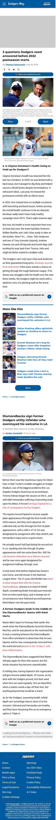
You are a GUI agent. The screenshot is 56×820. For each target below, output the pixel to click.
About (5, 762)
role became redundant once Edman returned (26, 556)
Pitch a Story (8, 777)
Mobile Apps (8, 772)
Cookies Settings (11, 797)
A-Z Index (31, 792)
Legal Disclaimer (10, 787)
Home (5, 397)
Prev (10, 121)
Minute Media (15, 804)
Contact (6, 767)
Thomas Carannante (15, 64)
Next (45, 121)
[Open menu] (4, 4)
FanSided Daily (34, 772)
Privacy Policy (34, 777)
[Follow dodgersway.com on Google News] (49, 297)
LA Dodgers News (17, 397)
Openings (31, 762)
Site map (6, 792)
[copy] (18, 69)
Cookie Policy (33, 782)
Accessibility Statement (39, 787)
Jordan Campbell (14, 433)
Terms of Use (9, 782)
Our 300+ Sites (34, 767)
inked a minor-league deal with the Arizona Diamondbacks (28, 582)
